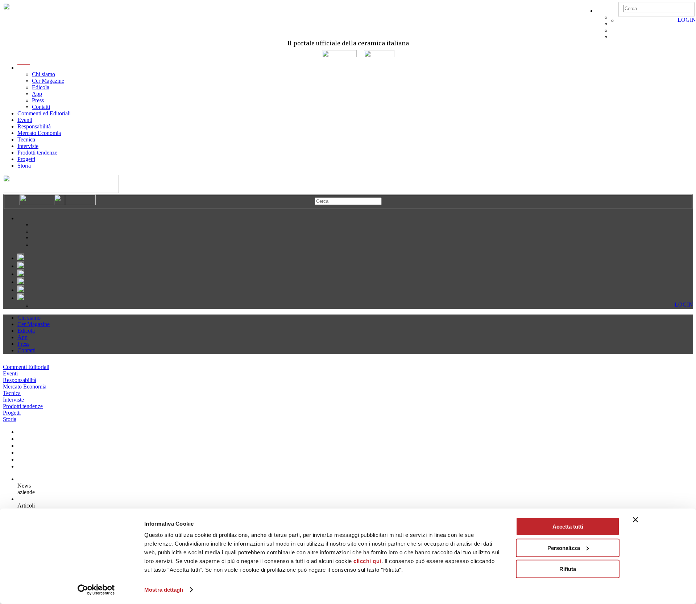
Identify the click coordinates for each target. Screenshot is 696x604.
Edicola (40, 87)
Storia (24, 166)
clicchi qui (367, 561)
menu (23, 68)
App (37, 94)
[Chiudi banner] (635, 519)
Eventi (24, 120)
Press (38, 100)
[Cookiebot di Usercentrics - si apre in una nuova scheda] (96, 589)
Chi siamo (43, 74)
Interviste (27, 146)
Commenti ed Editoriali (44, 113)
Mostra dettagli (163, 590)
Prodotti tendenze (37, 152)
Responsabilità (34, 126)
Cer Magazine (48, 81)
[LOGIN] (621, 20)
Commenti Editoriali (26, 367)
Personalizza (563, 548)
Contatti (41, 107)
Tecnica (26, 139)
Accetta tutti (567, 526)
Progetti (26, 159)
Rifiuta (567, 569)
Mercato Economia (39, 133)
